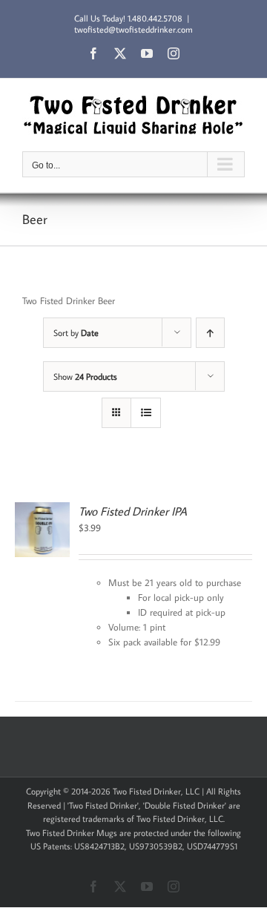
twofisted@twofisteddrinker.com (133, 29)
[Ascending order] (210, 333)
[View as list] (145, 412)
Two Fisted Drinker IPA (133, 511)
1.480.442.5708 (155, 18)
